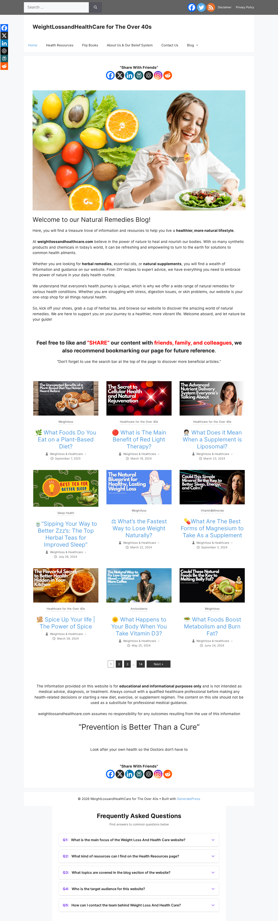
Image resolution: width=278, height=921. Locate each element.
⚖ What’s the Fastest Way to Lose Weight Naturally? (139, 528)
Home (32, 45)
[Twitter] (201, 7)
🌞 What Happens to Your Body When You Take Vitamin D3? (139, 626)
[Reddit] (167, 75)
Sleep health (65, 513)
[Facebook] (191, 7)
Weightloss (65, 421)
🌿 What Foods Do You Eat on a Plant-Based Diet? (65, 439)
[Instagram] (158, 75)
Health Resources (59, 45)
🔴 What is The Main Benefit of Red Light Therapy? (139, 439)
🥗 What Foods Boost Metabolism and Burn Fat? (212, 626)
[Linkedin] (129, 75)
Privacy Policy (245, 7)
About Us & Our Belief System (130, 45)
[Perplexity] (139, 75)
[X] (120, 75)
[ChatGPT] (148, 75)
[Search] (95, 7)
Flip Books (90, 45)
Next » (158, 664)
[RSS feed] (211, 7)
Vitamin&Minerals (212, 510)
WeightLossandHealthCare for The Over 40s (92, 27)
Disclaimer (225, 7)
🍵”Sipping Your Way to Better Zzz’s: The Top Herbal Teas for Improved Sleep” (66, 534)
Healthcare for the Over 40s (139, 421)
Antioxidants (139, 608)
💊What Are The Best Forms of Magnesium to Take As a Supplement (212, 528)
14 (140, 664)
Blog (190, 45)
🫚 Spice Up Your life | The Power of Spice (65, 623)
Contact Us (169, 45)
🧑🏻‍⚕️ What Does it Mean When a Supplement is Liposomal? (212, 439)
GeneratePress (188, 799)
